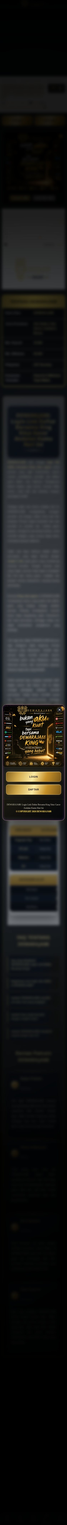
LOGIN (33, 776)
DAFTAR (33, 789)
